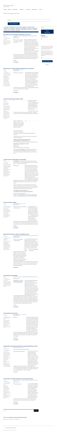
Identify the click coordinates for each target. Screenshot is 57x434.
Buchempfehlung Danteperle (7, 166)
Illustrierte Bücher (23, 28)
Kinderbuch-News (5, 104)
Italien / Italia (29, 28)
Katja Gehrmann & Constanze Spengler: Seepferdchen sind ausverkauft (18, 68)
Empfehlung (5, 244)
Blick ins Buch (15, 90)
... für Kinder (5, 38)
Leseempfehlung (5, 365)
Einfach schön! (6, 28)
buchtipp (8, 388)
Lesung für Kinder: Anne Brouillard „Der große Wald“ (14, 159)
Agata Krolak (5, 241)
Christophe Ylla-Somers (6, 389)
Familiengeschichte (5, 81)
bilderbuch (9, 75)
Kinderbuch (4, 42)
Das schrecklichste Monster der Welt (6, 358)
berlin (4, 106)
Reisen (9, 29)
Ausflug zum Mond (5, 208)
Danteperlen (21, 9)
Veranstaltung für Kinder (6, 175)
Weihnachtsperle (5, 397)
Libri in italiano (28, 9)
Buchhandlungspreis (6, 283)
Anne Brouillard (5, 165)
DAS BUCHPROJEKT (21, 149)
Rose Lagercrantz (7, 43)
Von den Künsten (6, 30)
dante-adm (4, 69)
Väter (8, 85)
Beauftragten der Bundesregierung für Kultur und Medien (18, 417)
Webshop (9, 9)
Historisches (17, 28)
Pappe (9, 246)
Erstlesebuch (5, 41)
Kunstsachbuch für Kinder (6, 325)
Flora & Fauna (12, 28)
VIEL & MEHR (5, 118)
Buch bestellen (14, 23)
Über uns (40, 9)
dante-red (4, 347)
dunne (9, 40)
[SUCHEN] (53, 27)
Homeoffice (7, 82)
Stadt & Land (18, 29)
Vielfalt (30, 29)
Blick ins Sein (20, 265)
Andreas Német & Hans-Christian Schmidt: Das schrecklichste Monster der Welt (20, 346)
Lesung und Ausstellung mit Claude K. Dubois (13, 99)
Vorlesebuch (5, 44)
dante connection (8, 108)
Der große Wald (9, 284)
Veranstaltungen (14, 9)
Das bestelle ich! (15, 339)
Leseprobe (14, 60)
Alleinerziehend (5, 75)
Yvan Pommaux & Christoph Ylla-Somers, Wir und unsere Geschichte (18, 378)
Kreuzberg (4, 114)
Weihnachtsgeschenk (6, 396)
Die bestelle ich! (15, 267)
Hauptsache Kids (34, 9)
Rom (4, 43)
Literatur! (5, 29)
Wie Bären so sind (8, 249)
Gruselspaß (4, 364)
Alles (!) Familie (19, 27)
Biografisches (25, 27)
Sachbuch (9, 395)
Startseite (5, 9)
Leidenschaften (35, 28)
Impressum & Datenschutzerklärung (11, 427)
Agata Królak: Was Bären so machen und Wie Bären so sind (16, 234)
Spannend (13, 29)
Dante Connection (34, 194)
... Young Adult (6, 27)
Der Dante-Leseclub (31, 27)
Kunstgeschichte (5, 324)
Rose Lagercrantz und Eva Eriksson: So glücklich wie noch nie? (17, 34)
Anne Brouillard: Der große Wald (10, 275)
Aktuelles (4, 102)
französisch (4, 171)
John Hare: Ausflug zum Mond (9, 202)
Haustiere (4, 82)
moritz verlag (8, 42)
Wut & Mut (12, 30)
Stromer (8, 117)
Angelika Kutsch (5, 40)
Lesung (7, 172)
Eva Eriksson (9, 41)
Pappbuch (6, 246)
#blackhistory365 (12, 27)
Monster (9, 365)
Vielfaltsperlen (35, 29)
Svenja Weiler (5, 247)
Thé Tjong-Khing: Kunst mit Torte (10, 313)
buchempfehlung (5, 76)
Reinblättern (15, 225)
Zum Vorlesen (17, 30)
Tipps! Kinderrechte (24, 29)
